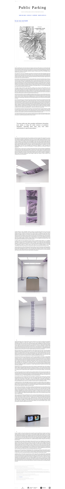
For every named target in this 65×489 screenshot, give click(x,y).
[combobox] (20, 1)
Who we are (22, 15)
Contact (29, 15)
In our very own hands (21, 21)
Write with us (42, 15)
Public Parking (32, 7)
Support (34, 15)
